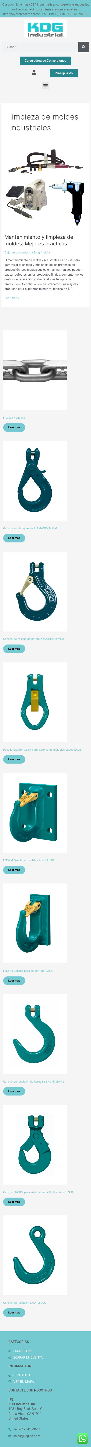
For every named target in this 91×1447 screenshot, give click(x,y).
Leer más (14, 427)
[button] (45, 85)
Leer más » (11, 298)
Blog (37, 252)
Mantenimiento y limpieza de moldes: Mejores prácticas (38, 240)
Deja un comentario (17, 252)
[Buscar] (83, 47)
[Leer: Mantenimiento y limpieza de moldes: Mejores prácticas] (45, 188)
